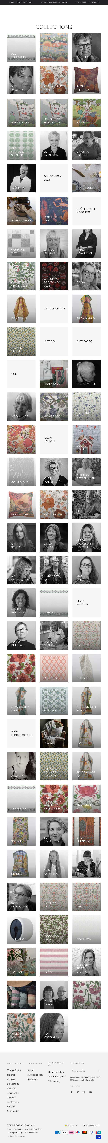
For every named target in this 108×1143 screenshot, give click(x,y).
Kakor (31, 1070)
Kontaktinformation (17, 1136)
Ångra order (13, 1093)
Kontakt (11, 1079)
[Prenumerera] (99, 1071)
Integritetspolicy (35, 1075)
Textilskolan (13, 1102)
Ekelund (17, 1125)
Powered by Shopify (14, 1129)
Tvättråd (11, 1097)
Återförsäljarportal (57, 1076)
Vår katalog (54, 1081)
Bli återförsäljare (56, 1072)
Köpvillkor (33, 1079)
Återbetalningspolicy (33, 1129)
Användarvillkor (31, 1133)
